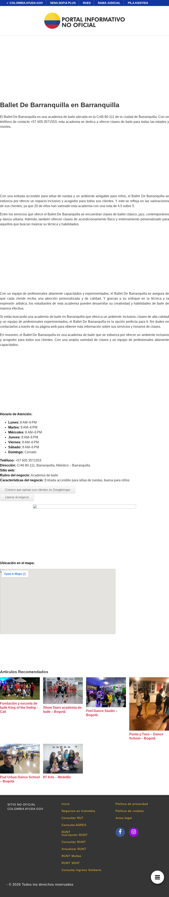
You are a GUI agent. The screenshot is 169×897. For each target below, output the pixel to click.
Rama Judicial (109, 3)
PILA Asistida (138, 3)
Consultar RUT (73, 818)
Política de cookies (130, 811)
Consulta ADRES (74, 825)
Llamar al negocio (17, 497)
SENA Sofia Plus (63, 3)
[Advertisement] (84, 67)
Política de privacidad (132, 804)
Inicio (66, 804)
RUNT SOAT (71, 863)
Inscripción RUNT (75, 834)
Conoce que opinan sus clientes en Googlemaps (37, 489)
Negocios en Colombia (78, 811)
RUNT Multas (71, 856)
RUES (87, 3)
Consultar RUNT (74, 842)
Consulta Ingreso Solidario (81, 870)
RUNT (66, 832)
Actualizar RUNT (74, 849)
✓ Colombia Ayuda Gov (24, 3)
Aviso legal (124, 818)
